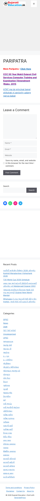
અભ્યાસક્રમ (8, 341)
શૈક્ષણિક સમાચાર (9, 451)
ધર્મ (4, 400)
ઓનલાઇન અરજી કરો (11, 371)
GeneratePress (20, 498)
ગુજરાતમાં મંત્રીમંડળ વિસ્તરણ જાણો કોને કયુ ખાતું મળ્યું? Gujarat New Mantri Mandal (18, 292)
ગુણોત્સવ (6, 385)
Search (6, 186)
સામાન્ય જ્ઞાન (8, 473)
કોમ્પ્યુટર (6, 374)
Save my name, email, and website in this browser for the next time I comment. (21, 163)
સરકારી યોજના (9, 466)
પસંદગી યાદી (8, 426)
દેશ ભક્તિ (6, 396)
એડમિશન (7, 363)
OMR (5, 327)
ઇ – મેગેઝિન (7, 360)
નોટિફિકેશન (7, 411)
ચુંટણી (5, 389)
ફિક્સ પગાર (7, 433)
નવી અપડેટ (7, 404)
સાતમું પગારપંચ (9, 470)
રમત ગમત (7, 440)
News (5, 323)
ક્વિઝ (5, 382)
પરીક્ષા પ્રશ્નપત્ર (8, 418)
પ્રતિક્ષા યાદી (8, 429)
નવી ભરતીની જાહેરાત (11, 407)
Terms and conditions (14, 488)
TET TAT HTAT (9, 330)
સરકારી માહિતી (9, 462)
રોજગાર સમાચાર (9, 444)
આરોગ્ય (6, 352)
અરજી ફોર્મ (7, 345)
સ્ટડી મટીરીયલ (9, 477)
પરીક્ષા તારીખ (8, 415)
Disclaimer (10, 491)
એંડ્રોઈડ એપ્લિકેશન (11, 367)
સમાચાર (6, 455)
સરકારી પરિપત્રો (9, 459)
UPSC (5, 338)
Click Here (25, 69)
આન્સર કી (7, 349)
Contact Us (20, 491)
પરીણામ (6, 422)
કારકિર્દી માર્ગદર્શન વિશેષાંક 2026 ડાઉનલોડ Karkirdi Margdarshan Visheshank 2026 (19, 273)
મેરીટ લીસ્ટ (7, 437)
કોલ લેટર (6, 378)
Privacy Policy (29, 488)
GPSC (5, 319)
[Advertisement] (20, 30)
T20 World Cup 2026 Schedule (16, 280)
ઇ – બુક (6, 356)
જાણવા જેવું (7, 393)
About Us (30, 491)
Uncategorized (9, 334)
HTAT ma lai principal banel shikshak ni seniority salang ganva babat (17, 92)
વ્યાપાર (5, 448)
